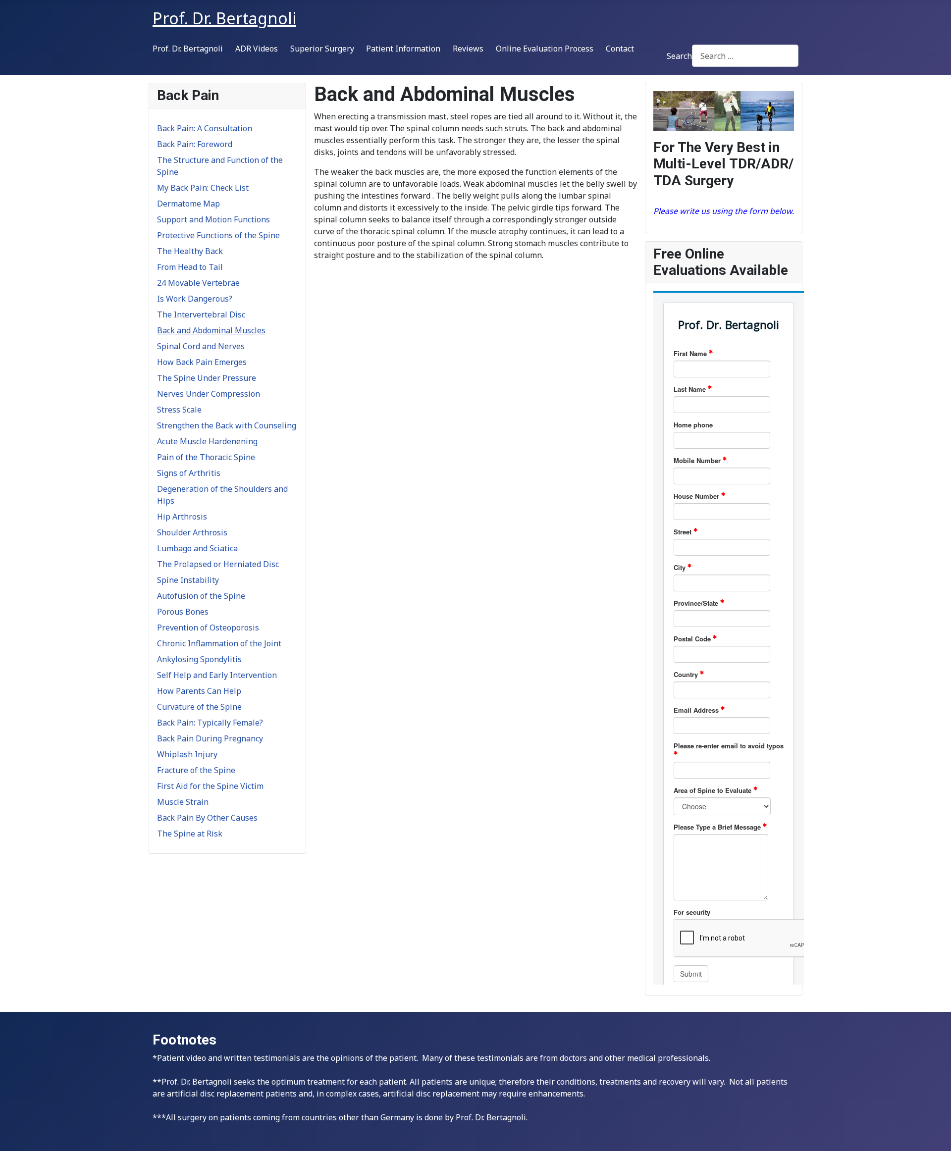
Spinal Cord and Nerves (201, 346)
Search (679, 56)
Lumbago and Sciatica (197, 548)
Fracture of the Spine (196, 770)
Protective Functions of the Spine (218, 235)
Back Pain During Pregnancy (210, 738)
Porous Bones (183, 611)
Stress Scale (179, 409)
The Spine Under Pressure (206, 377)
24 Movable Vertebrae (198, 282)
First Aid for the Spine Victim (210, 786)
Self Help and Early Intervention (217, 675)
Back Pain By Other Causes (207, 817)
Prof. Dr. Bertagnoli (188, 48)
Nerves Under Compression (208, 393)
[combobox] (745, 56)
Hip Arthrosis (182, 516)
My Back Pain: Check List (203, 187)
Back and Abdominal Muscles (211, 330)
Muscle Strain (183, 801)
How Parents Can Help (199, 690)
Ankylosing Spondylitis (199, 659)
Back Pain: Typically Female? (210, 722)
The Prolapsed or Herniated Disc (218, 564)
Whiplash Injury (187, 754)
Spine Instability (188, 580)
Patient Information (403, 48)
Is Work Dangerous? (194, 298)
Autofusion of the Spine (201, 595)
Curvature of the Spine (199, 706)
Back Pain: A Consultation (204, 128)
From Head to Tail (190, 267)
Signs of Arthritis (188, 473)
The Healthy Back (190, 251)
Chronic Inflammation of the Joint (219, 643)
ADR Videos (256, 48)
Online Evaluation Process (544, 48)
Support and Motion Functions (213, 219)
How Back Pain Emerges (202, 362)
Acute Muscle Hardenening (207, 441)
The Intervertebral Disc (201, 314)
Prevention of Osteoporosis (208, 627)
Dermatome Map (188, 203)
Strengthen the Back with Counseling (226, 425)
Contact (620, 48)
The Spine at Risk (189, 833)
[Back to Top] (933, 1132)
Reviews (468, 48)
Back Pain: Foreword (194, 144)
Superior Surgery (322, 48)
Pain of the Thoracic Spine (206, 457)
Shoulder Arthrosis (192, 532)
